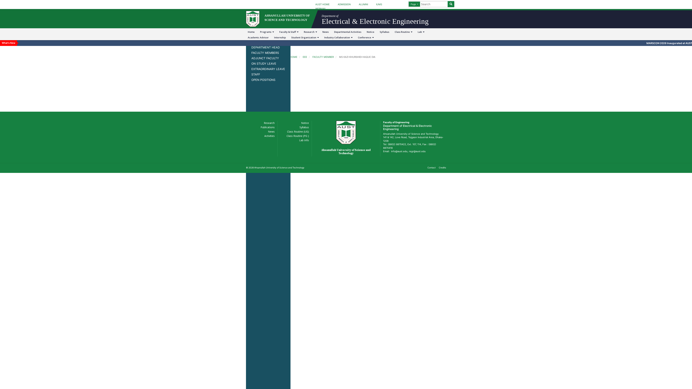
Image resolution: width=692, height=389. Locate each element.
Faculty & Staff (288, 31)
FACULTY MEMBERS (265, 53)
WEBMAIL (320, 8)
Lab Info (304, 140)
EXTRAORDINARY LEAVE (268, 69)
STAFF (255, 74)
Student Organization (304, 37)
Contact (431, 167)
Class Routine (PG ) (298, 136)
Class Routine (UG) (298, 131)
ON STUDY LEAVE (263, 63)
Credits (442, 167)
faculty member (323, 56)
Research (310, 31)
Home (251, 31)
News (325, 31)
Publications (268, 127)
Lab (420, 31)
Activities (269, 136)
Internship (280, 37)
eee (305, 56)
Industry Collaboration (337, 37)
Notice (370, 31)
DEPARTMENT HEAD (265, 47)
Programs (266, 31)
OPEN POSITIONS (263, 80)
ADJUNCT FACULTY (265, 58)
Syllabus (384, 31)
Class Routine (403, 31)
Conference (365, 37)
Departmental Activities (347, 31)
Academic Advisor (258, 37)
